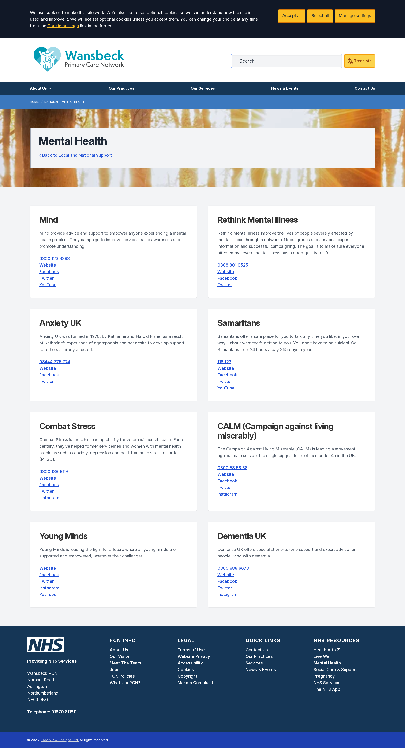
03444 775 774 (54, 361)
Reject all (320, 15)
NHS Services (327, 682)
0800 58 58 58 (233, 467)
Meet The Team (125, 662)
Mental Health (327, 662)
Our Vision (120, 656)
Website (47, 265)
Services (254, 662)
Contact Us (365, 88)
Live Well (322, 656)
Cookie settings (63, 25)
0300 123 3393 (54, 258)
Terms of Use (191, 649)
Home (34, 101)
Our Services (203, 88)
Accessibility (190, 662)
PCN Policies (122, 676)
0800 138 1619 (53, 471)
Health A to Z (327, 649)
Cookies (186, 669)
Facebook (49, 271)
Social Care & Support (335, 669)
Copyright (187, 676)
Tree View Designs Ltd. (60, 740)
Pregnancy (324, 676)
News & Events (284, 88)
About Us (38, 88)
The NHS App (327, 689)
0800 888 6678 (233, 568)
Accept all (291, 15)
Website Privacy (194, 656)
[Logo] (78, 59)
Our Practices (121, 88)
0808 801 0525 (233, 265)
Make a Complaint (195, 682)
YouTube (47, 284)
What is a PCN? (125, 682)
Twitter (46, 278)
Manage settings (355, 15)
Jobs (115, 669)
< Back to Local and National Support (75, 155)
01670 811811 (64, 711)
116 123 (224, 361)
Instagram (49, 497)
